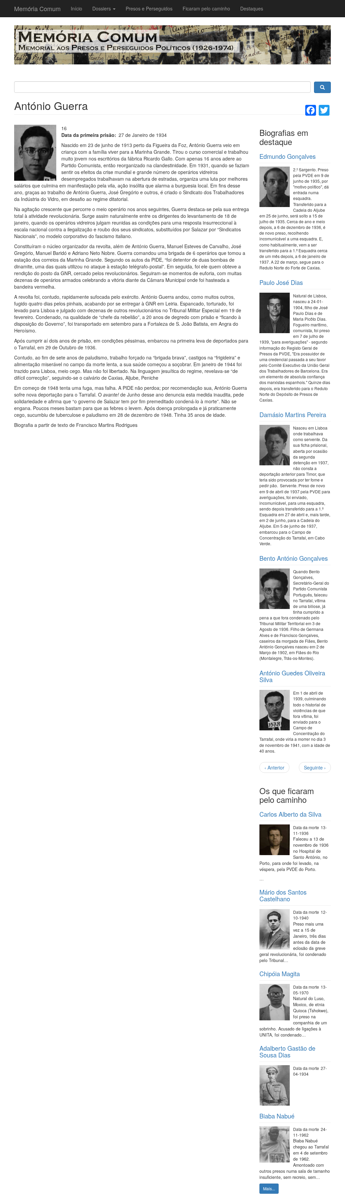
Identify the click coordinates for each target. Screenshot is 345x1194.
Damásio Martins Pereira (292, 414)
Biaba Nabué (276, 1115)
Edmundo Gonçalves (287, 156)
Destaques (251, 8)
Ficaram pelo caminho (206, 8)
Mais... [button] (269, 1188)
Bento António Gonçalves (293, 558)
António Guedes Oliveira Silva (292, 676)
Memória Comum (37, 8)
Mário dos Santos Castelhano (283, 895)
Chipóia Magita (279, 973)
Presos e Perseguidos (149, 8)
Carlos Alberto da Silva (290, 814)
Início (76, 8)
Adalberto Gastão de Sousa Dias (287, 1051)
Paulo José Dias (281, 282)
